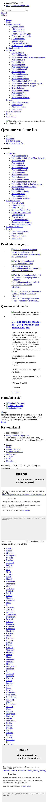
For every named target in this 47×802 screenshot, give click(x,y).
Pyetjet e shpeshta (13, 112)
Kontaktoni (11, 116)
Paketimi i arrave (18, 93)
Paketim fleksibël (13, 24)
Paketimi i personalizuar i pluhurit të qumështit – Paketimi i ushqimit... (25, 284)
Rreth (8, 22)
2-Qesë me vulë (17, 29)
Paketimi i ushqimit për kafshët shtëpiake (28, 57)
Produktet (10, 138)
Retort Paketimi (17, 88)
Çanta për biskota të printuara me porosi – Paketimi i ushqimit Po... (25, 299)
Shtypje (9, 100)
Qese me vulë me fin (19, 43)
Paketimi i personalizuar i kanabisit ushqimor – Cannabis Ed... (25, 269)
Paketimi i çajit (17, 62)
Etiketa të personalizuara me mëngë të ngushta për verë (26, 255)
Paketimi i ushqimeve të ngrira (23, 86)
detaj (18, 392)
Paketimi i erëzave (19, 95)
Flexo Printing (17, 105)
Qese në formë (17, 41)
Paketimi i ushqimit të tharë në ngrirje (26, 83)
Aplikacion (10, 50)
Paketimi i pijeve (18, 64)
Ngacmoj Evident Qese (21, 34)
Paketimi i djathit (18, 71)
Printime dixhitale (18, 107)
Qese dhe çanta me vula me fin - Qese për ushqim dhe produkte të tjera (25, 324)
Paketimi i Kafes (18, 60)
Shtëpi (8, 19)
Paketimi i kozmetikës (20, 97)
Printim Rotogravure (19, 102)
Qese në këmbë (17, 27)
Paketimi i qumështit (19, 67)
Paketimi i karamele (19, 69)
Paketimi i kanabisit (19, 55)
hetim (13, 392)
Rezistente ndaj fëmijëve (21, 45)
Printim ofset (16, 109)
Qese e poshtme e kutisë (21, 36)
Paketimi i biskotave (19, 74)
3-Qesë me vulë (17, 31)
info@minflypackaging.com (17, 435)
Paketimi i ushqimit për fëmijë (23, 81)
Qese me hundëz (18, 38)
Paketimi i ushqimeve (20, 79)
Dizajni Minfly (17, 53)
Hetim (3, 422)
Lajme (8, 114)
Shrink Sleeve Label (14, 48)
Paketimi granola (18, 76)
